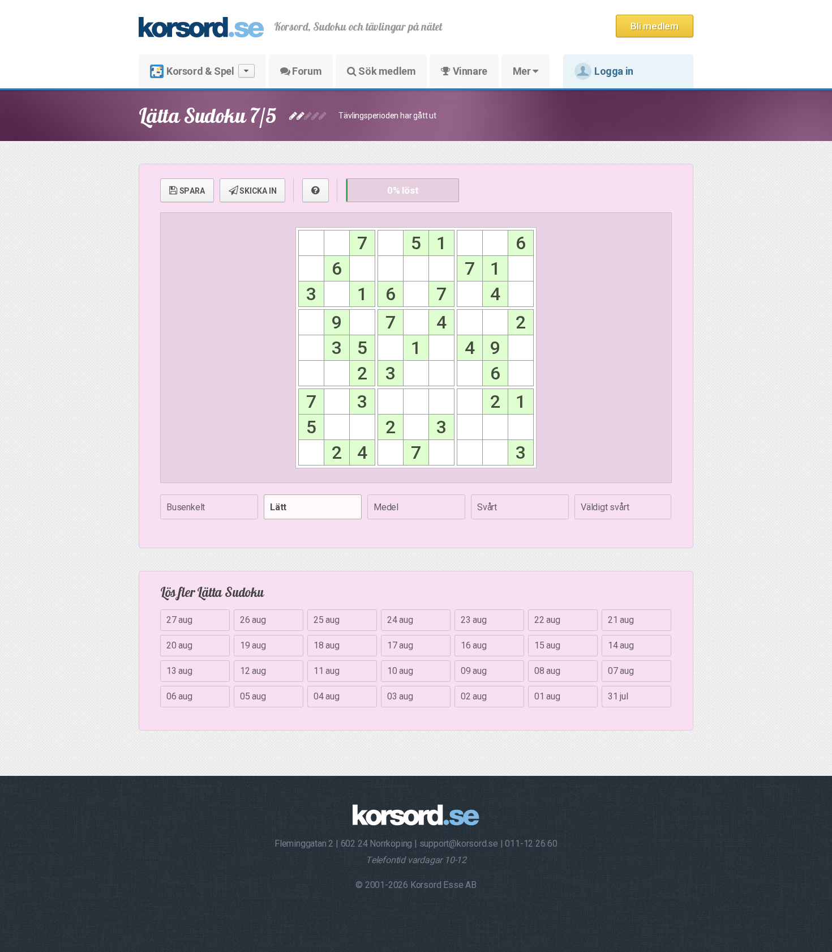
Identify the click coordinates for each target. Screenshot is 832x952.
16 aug (474, 645)
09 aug (474, 670)
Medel (386, 507)
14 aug (621, 645)
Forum (306, 71)
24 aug (400, 619)
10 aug (400, 670)
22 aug (547, 619)
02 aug (474, 696)
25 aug (327, 619)
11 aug (327, 670)
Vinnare (469, 71)
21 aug (621, 619)
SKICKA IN (257, 190)
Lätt (278, 507)
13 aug (179, 670)
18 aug (327, 645)
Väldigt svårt (605, 507)
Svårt (487, 507)
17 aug (400, 645)
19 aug (253, 645)
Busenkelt (185, 507)
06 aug (179, 696)
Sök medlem (386, 71)
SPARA (191, 190)
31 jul (618, 696)
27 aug (179, 619)
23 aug (474, 619)
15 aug (547, 645)
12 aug (253, 670)
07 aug (621, 670)
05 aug (253, 696)
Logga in (613, 71)
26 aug (253, 619)
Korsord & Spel (200, 71)
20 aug (179, 645)
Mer (523, 71)
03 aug (400, 696)
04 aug (327, 696)
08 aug (547, 670)
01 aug (547, 696)
